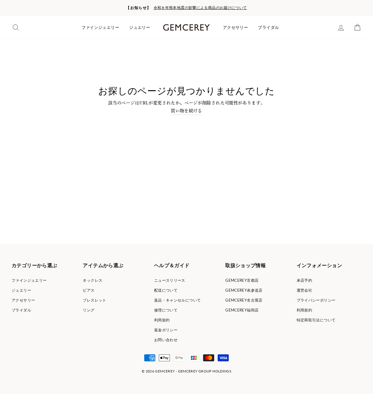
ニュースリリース (169, 280)
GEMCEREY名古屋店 (244, 300)
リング (88, 310)
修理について (165, 310)
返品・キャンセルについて (177, 300)
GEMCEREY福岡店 (241, 310)
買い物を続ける (186, 110)
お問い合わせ (165, 339)
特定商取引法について (316, 320)
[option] (186, 7)
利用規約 (162, 320)
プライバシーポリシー (316, 300)
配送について (165, 290)
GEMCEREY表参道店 (244, 290)
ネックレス (92, 280)
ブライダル (268, 27)
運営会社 (304, 290)
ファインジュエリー (100, 27)
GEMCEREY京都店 (241, 280)
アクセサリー (235, 27)
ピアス (88, 290)
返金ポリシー (165, 330)
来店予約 (304, 280)
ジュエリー (139, 27)
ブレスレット (94, 300)
